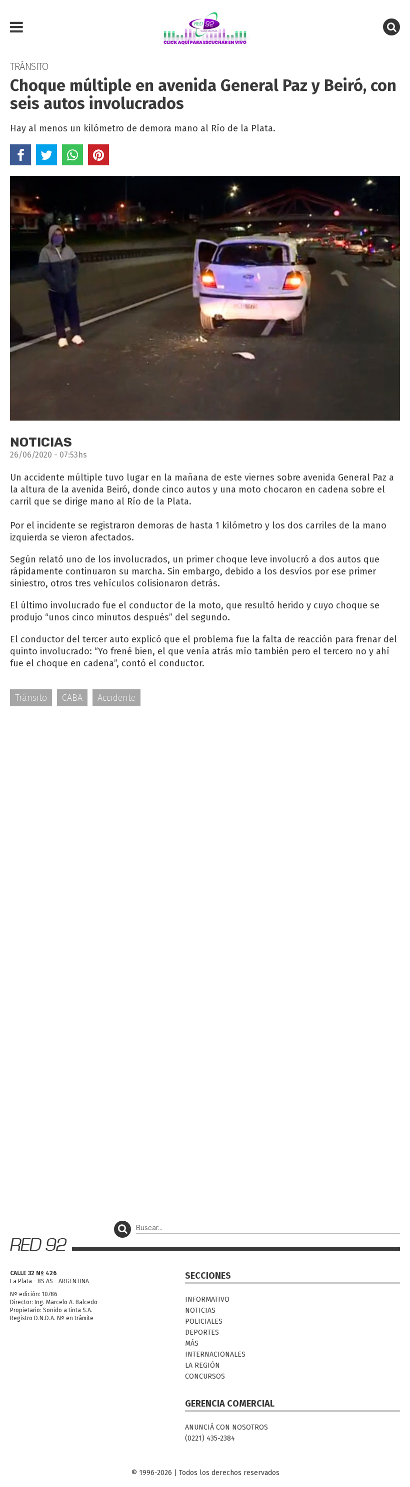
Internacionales (215, 1354)
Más (191, 1343)
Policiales (203, 1321)
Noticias (200, 1310)
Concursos (205, 1376)
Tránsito (31, 697)
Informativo (207, 1299)
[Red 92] (205, 27)
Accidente (117, 697)
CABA (72, 697)
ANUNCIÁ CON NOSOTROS (226, 1427)
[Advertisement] (205, 792)
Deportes (202, 1332)
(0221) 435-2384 (210, 1438)
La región (202, 1365)
